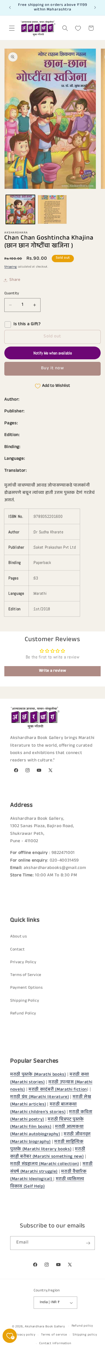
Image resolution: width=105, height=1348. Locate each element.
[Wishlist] (78, 28)
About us (18, 936)
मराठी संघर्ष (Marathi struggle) (51, 1168)
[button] (11, 28)
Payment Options (26, 988)
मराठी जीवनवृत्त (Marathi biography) (50, 1138)
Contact (17, 949)
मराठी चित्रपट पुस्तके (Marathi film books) (47, 1123)
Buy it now (52, 368)
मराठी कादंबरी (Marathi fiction (58, 1090)
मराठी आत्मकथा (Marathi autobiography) (47, 1131)
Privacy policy (24, 1335)
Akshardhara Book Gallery (45, 1326)
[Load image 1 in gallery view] (20, 209)
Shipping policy (85, 1335)
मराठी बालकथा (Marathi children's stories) (43, 1108)
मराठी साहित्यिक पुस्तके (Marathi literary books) (47, 1146)
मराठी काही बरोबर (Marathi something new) (47, 1153)
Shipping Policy (24, 1001)
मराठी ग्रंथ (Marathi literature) (39, 1097)
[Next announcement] (95, 7)
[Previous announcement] (10, 7)
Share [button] (14, 280)
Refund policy (82, 1326)
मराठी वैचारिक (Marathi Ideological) (48, 1175)
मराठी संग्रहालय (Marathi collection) (44, 1164)
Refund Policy (23, 1013)
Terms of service (54, 1335)
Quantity (11, 293)
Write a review (52, 671)
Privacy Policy (23, 962)
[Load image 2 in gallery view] (52, 209)
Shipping (10, 267)
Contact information (55, 1343)
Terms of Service (25, 975)
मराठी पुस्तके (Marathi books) (38, 1075)
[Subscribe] (88, 1243)
